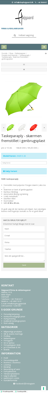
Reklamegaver (9, 338)
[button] (24, 64)
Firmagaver (8, 340)
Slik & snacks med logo (13, 334)
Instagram (30, 383)
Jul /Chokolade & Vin (12, 347)
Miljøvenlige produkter (13, 331)
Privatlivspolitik (8, 391)
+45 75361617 (42, 2)
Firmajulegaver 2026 (12, 345)
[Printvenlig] (46, 53)
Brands (6, 349)
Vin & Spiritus (9, 343)
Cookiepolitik (21, 391)
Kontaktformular (10, 380)
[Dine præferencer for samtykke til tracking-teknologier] (43, 388)
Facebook (19, 383)
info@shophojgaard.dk (23, 2)
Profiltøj (7, 336)
